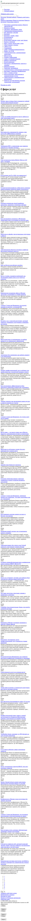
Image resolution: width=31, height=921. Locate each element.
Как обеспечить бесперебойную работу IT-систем (15, 701)
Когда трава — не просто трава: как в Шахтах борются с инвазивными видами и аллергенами (15, 433)
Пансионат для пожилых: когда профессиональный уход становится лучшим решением (14, 641)
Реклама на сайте (6, 85)
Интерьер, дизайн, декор (11, 35)
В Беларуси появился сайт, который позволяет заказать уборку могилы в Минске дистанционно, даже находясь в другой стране (15, 845)
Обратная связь (5, 899)
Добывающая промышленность (13, 31)
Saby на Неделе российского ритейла (11, 265)
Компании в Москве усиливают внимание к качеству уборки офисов (14, 623)
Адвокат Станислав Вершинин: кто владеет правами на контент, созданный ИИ (14, 306)
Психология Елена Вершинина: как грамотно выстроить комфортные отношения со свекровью (15, 657)
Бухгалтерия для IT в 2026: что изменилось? (14, 175)
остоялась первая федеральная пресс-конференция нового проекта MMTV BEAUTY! (15, 563)
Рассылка (7, 9)
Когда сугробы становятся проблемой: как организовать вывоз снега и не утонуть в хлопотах (13, 277)
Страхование (8, 48)
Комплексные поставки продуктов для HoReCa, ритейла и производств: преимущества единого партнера (15, 862)
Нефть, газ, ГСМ (9, 51)
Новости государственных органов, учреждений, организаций (14, 81)
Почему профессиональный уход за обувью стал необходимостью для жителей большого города (15, 371)
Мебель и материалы (10, 60)
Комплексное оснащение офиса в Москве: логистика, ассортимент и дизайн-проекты (13, 293)
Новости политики (18, 20)
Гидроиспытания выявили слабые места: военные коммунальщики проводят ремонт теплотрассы (15, 188)
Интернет (7, 34)
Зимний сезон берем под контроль (11, 465)
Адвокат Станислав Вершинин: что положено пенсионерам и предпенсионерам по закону (14, 815)
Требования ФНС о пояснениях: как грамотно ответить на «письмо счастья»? (14, 146)
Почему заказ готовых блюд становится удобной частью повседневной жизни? (15, 101)
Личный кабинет (9, 11)
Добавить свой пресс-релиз (9, 893)
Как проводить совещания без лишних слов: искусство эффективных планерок (14, 132)
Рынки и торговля (9, 42)
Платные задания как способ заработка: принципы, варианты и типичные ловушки (13, 204)
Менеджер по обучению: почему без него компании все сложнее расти (13, 450)
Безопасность (8, 38)
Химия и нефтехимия (10, 57)
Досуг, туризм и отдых (10, 73)
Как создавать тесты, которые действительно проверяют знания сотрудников (14, 830)
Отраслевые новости (13, 22)
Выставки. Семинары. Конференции (15, 71)
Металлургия (8, 55)
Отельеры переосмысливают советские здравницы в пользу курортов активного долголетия (13, 480)
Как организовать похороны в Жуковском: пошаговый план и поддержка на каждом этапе (15, 219)
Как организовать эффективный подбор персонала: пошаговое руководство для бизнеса (15, 386)
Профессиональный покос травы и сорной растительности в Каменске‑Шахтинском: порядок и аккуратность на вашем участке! (13, 717)
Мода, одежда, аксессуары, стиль (14, 43)
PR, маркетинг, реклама (11, 32)
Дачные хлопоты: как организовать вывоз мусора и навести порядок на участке (15, 402)
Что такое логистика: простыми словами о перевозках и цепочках (13, 594)
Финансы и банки (9, 28)
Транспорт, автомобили (11, 68)
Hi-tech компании (9, 62)
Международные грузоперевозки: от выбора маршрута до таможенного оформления (14, 340)
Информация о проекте (7, 894)
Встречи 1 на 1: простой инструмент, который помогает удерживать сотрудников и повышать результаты (14, 322)
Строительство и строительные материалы (16, 69)
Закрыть (3, 909)
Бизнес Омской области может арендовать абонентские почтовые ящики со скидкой (13, 782)
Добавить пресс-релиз (7, 14)
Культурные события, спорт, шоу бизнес (16, 40)
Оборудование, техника (11, 45)
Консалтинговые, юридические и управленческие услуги (14, 75)
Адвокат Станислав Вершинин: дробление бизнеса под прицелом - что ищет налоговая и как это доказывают (15, 497)
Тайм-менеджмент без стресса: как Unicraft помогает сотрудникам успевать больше (13, 546)
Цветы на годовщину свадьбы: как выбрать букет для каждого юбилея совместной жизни (15, 578)
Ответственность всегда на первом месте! (13, 672)
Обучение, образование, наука (13, 29)
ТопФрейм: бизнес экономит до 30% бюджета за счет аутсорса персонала (15, 734)
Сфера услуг (7, 46)
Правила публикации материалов (10, 898)
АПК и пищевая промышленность (14, 49)
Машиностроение (9, 66)
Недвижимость (8, 37)
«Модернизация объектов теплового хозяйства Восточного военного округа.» (14, 250)
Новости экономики (7, 20)
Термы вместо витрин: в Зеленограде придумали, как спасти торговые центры (15, 688)
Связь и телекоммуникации (12, 59)
